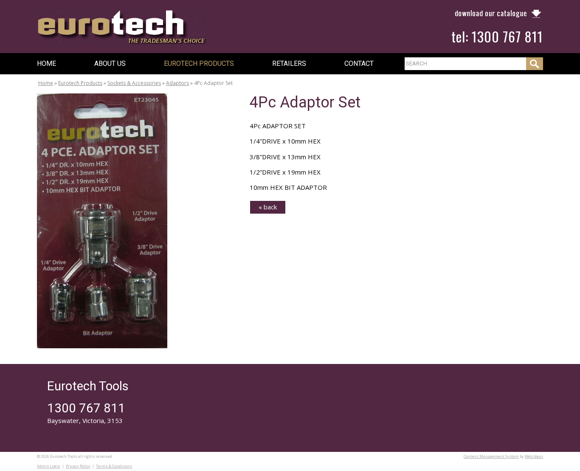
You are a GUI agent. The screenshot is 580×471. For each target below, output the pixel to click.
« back (268, 207)
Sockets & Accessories (134, 83)
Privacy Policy (78, 466)
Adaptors (177, 83)
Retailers (289, 63)
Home (46, 63)
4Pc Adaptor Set (213, 83)
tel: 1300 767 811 (497, 36)
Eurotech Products (199, 63)
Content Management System (491, 456)
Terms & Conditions (114, 466)
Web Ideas (534, 456)
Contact (359, 63)
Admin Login (48, 466)
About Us (110, 63)
